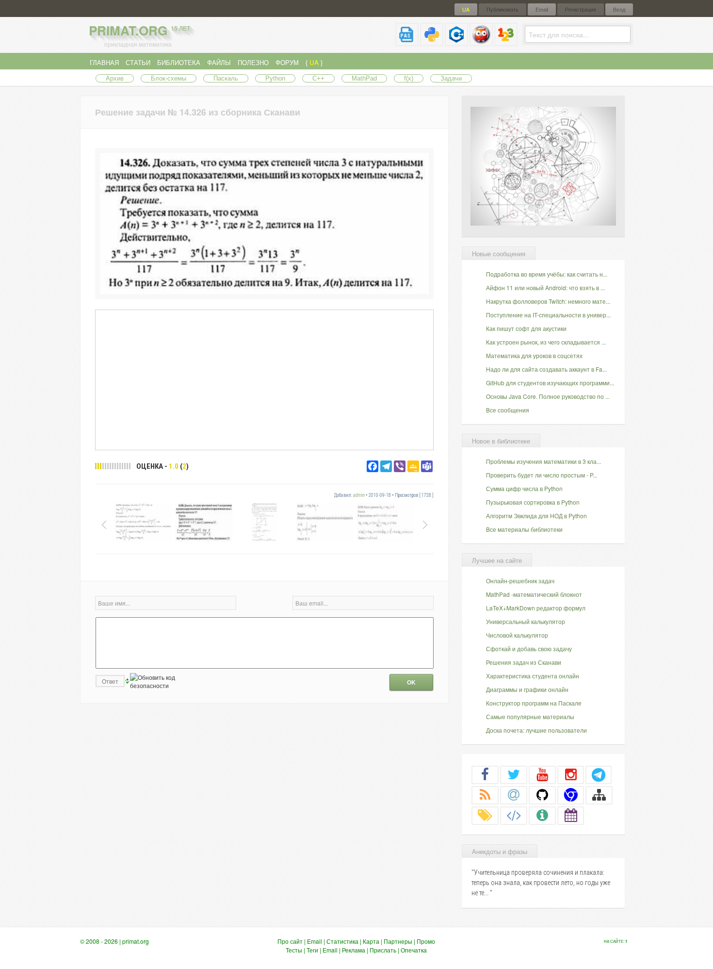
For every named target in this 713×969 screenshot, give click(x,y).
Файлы (219, 62)
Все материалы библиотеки (524, 529)
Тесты (294, 950)
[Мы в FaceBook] (485, 774)
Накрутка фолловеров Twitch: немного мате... (548, 301)
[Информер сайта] (542, 815)
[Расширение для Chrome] (570, 795)
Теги (312, 950)
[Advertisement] (264, 379)
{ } (314, 62)
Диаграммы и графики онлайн (527, 689)
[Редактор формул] (506, 42)
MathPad (364, 78)
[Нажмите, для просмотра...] (264, 291)
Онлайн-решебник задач (520, 580)
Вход (619, 9)
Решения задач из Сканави (523, 662)
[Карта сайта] (599, 795)
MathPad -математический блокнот (534, 594)
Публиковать (502, 9)
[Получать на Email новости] (513, 795)
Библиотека (178, 62)
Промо (426, 941)
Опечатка (414, 950)
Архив (115, 78)
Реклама (353, 950)
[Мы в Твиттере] (513, 774)
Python (275, 78)
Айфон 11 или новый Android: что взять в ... (545, 287)
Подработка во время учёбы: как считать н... (546, 274)
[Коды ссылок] (513, 815)
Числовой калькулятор (517, 635)
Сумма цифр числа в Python (524, 488)
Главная (104, 62)
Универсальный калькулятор (525, 621)
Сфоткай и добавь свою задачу (529, 648)
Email (541, 9)
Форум (287, 62)
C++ (318, 78)
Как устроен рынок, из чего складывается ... (546, 342)
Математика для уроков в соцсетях (534, 355)
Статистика (342, 941)
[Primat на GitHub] (542, 795)
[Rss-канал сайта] (485, 795)
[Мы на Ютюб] (542, 774)
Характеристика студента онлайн (532, 676)
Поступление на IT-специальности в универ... (548, 315)
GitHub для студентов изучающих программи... (550, 382)
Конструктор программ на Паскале (534, 703)
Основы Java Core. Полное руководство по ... (548, 396)
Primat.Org (139, 30)
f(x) (408, 78)
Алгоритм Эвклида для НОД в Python (536, 515)
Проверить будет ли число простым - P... (541, 475)
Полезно (253, 62)
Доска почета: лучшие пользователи (536, 730)
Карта (371, 941)
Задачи (451, 78)
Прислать (383, 950)
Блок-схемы (168, 78)
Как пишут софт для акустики (526, 328)
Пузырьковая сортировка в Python (533, 502)
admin (359, 495)
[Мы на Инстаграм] (570, 774)
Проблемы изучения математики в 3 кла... (543, 461)
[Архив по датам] (570, 815)
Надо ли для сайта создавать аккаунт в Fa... (546, 369)
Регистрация (580, 9)
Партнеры (398, 941)
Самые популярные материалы (530, 716)
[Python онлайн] (431, 42)
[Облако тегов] (485, 815)
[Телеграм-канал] (598, 774)
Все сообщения (507, 410)
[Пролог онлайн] (481, 42)
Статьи (138, 62)
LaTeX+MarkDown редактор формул (535, 608)
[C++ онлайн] (456, 42)
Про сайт (290, 941)
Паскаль (225, 78)
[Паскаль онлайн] (407, 42)
